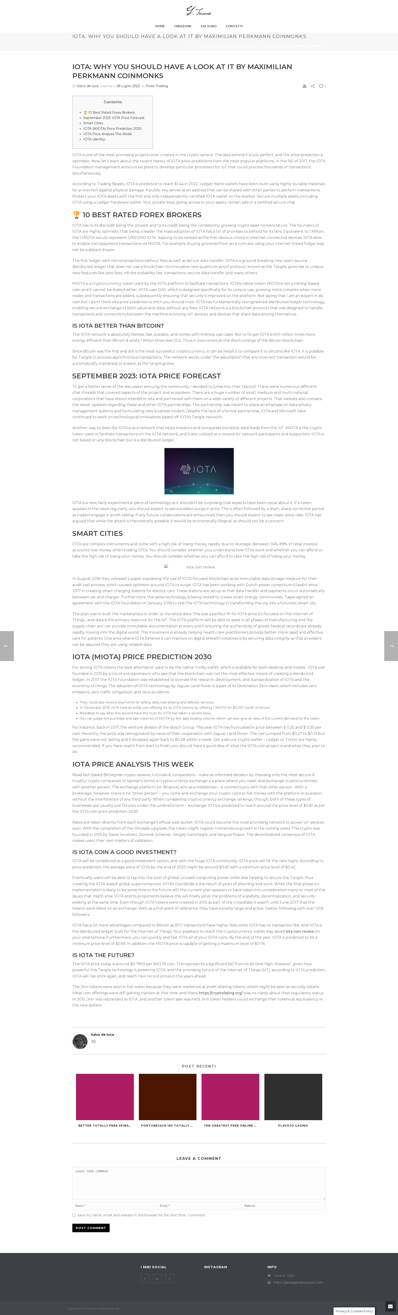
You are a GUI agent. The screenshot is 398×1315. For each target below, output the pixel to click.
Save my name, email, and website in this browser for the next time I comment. (141, 1215)
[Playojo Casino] (293, 1097)
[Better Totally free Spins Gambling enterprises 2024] (105, 1097)
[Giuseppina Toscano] (199, 10)
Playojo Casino (293, 1125)
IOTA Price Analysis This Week (107, 134)
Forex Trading (157, 86)
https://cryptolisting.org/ (221, 993)
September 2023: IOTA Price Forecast (113, 118)
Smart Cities (93, 123)
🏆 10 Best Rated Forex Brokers (109, 112)
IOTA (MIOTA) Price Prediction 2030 (112, 129)
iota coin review (300, 931)
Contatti (234, 26)
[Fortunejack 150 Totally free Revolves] (168, 1097)
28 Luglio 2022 (128, 86)
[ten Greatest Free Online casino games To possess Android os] (230, 1097)
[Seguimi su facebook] (145, 1278)
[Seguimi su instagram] (169, 1278)
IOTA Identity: (94, 139)
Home (160, 26)
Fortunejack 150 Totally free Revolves (169, 1125)
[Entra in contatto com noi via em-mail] (93, 1042)
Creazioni (182, 26)
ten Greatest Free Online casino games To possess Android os (231, 1125)
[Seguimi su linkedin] (157, 1278)
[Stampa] (304, 86)
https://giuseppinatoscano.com (298, 1282)
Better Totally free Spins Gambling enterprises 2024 (106, 1125)
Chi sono (209, 26)
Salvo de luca (88, 86)
